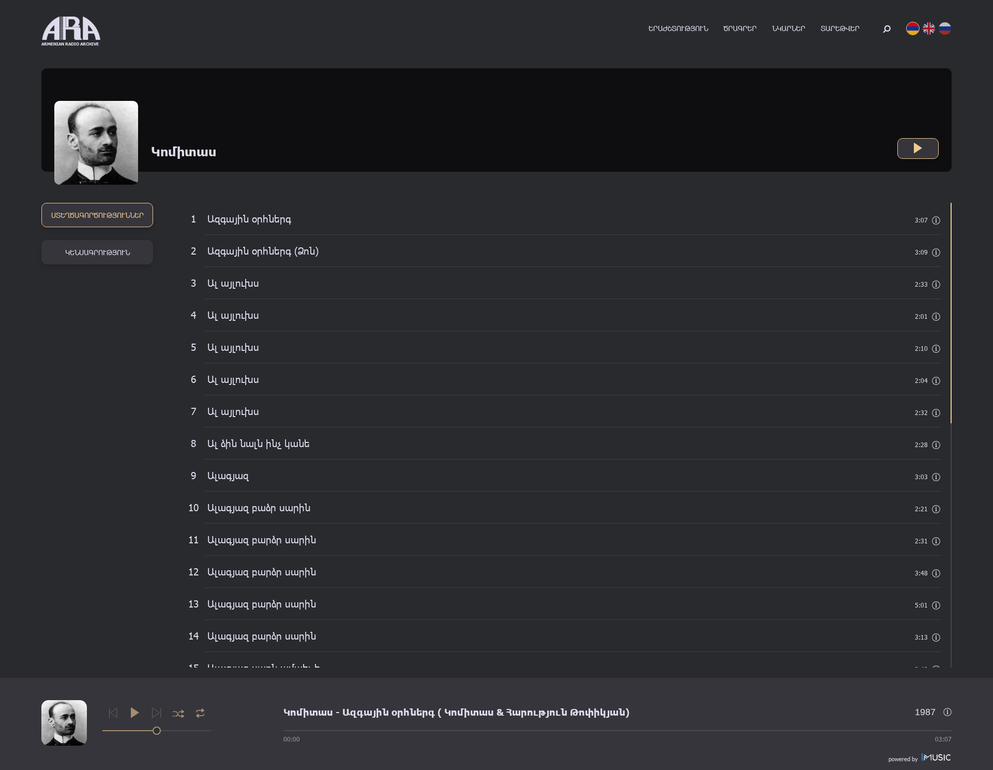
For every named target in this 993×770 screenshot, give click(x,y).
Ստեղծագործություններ (97, 215)
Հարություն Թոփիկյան (565, 712)
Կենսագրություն (97, 252)
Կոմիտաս (308, 712)
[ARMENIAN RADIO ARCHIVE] (71, 28)
